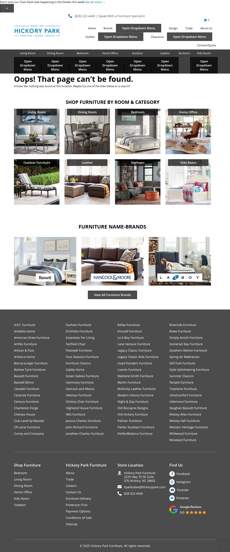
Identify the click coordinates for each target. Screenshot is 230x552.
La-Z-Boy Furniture (131, 338)
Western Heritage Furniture (188, 427)
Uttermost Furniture (183, 402)
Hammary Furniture (80, 382)
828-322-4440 (133, 493)
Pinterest (182, 498)
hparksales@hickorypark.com (145, 487)
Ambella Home (24, 331)
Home (92, 28)
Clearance (157, 37)
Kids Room (204, 53)
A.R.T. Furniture (24, 325)
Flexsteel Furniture (79, 350)
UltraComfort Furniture (185, 395)
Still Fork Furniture (182, 363)
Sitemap (71, 524)
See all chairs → (95, 2)
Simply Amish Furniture (186, 338)
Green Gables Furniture (82, 376)
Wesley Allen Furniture (185, 414)
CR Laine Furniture (27, 427)
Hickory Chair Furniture (82, 402)
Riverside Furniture (182, 325)
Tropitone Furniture (183, 389)
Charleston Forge (26, 408)
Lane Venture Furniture (134, 344)
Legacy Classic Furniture (135, 350)
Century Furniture (26, 402)
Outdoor (137, 53)
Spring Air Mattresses (184, 357)
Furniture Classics (78, 363)
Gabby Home (75, 370)
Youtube (183, 490)
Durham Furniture (78, 325)
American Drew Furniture (32, 338)
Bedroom (83, 53)
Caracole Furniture (27, 395)
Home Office (110, 53)
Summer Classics (181, 376)
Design (173, 28)
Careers (71, 486)
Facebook (183, 474)
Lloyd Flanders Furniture (135, 363)
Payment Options (78, 511)
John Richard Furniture (82, 427)
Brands (108, 28)
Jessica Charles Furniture (83, 421)
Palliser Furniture (130, 421)
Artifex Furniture (25, 344)
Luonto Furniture (129, 370)
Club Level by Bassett (29, 421)
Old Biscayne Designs (133, 408)
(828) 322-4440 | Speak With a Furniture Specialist (110, 16)
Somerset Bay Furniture (186, 344)
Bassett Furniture (26, 376)
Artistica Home (24, 357)
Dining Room (55, 53)
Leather (165, 53)
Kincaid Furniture (130, 331)
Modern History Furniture (135, 395)
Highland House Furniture (84, 408)
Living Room (28, 53)
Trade (189, 28)
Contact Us (73, 492)
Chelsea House (24, 414)
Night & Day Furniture (133, 402)
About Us (206, 28)
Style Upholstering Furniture (189, 370)
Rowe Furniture (180, 331)
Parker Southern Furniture (136, 427)
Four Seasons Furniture (82, 357)
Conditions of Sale (79, 518)
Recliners (184, 53)
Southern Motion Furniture (188, 350)
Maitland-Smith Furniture (135, 376)
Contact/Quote (206, 45)
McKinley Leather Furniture (137, 389)
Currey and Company (29, 434)
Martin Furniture (129, 382)
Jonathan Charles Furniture (85, 434)
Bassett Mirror (24, 382)
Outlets (90, 37)
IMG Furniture (75, 414)
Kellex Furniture (129, 325)
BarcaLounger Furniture (30, 363)
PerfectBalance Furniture (135, 434)
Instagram (183, 482)
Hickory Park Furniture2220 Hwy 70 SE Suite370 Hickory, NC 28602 (139, 477)
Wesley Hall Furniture (184, 421)
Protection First (76, 505)
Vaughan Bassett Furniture (188, 408)
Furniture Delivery (78, 499)
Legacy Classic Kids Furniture (138, 357)
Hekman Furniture (78, 395)
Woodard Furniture (182, 440)
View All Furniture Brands (112, 295)
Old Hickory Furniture (133, 414)
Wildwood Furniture (183, 434)
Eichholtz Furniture (79, 331)
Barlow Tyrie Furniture (29, 370)
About (70, 473)
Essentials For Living (80, 338)
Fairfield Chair (76, 344)
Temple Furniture (181, 382)
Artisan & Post (24, 350)
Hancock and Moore (80, 389)
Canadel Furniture (26, 389)
